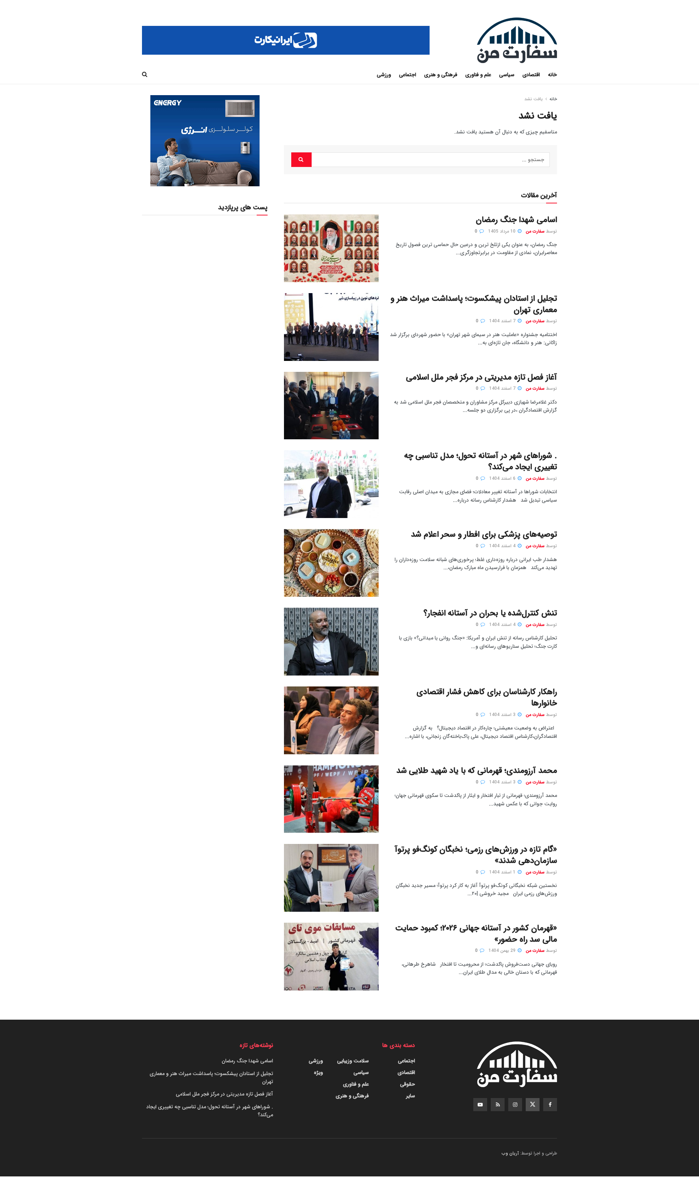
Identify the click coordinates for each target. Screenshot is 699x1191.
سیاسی (506, 75)
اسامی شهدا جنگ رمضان (516, 220)
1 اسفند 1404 (503, 872)
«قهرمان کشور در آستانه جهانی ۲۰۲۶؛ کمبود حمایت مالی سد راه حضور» (476, 934)
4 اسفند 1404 (503, 545)
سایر (410, 1096)
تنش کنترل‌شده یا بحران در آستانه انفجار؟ (490, 613)
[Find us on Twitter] (533, 1104)
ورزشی (384, 75)
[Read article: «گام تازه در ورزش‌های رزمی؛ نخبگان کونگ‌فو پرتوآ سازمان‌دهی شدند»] (331, 878)
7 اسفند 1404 (503, 321)
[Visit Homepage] (517, 40)
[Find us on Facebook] (550, 1104)
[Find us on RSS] (498, 1104)
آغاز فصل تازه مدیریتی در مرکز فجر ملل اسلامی (481, 377)
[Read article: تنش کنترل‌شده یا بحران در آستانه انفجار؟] (331, 642)
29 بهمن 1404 (503, 950)
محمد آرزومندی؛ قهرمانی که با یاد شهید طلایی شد (476, 770)
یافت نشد (533, 99)
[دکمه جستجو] (144, 75)
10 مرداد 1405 (502, 231)
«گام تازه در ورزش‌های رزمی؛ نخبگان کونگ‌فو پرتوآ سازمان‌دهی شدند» (476, 855)
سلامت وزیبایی (353, 1061)
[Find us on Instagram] (515, 1104)
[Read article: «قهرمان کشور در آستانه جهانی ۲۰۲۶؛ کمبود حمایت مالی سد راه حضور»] (331, 956)
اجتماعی (407, 75)
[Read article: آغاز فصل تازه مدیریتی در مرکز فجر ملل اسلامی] (331, 406)
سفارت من (535, 231)
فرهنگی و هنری (440, 75)
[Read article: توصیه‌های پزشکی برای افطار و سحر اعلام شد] (331, 563)
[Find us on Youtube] (480, 1104)
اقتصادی (531, 75)
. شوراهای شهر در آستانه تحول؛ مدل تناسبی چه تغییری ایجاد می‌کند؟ (480, 461)
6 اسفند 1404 (503, 478)
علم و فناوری (478, 75)
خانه (552, 75)
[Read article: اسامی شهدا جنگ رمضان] (331, 248)
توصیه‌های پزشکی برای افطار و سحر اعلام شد (484, 534)
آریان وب (510, 1153)
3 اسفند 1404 (503, 714)
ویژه (318, 1073)
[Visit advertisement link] (286, 40)
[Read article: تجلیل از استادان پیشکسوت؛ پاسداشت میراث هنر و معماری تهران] (331, 327)
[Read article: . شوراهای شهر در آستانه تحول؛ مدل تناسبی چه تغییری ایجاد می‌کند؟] (331, 484)
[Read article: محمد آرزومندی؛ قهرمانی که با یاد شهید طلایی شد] (331, 799)
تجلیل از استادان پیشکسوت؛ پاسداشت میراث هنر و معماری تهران (474, 304)
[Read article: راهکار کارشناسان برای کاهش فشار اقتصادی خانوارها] (331, 720)
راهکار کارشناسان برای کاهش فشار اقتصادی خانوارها (486, 697)
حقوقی (407, 1084)
